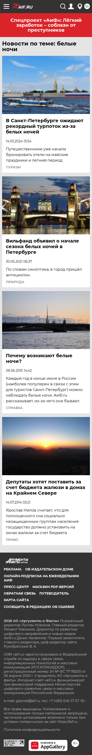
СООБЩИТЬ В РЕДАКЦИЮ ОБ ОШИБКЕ (39, 607)
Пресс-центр (16, 587)
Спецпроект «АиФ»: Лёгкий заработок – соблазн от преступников (46, 25)
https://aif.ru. (68, 722)
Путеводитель (54, 593)
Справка (14, 408)
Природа (15, 282)
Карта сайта (16, 600)
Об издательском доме (49, 569)
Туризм (13, 167)
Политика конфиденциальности (32, 730)
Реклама (12, 569)
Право (12, 539)
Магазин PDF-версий (53, 587)
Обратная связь (20, 593)
